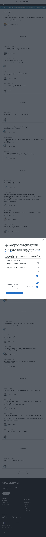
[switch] (37, 263)
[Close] (44, 240)
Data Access (23, 296)
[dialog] (23, 268)
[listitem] (23, 260)
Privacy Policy (29, 296)
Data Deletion (16, 296)
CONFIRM (14, 292)
